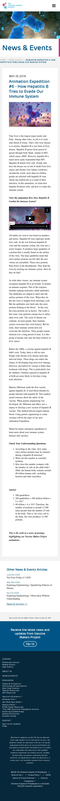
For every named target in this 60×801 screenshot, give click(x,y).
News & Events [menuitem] (10, 676)
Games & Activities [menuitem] (10, 714)
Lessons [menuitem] (6, 659)
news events (16, 60)
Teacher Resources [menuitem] (10, 690)
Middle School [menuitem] (8, 664)
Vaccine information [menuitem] (11, 696)
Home (3, 60)
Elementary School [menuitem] (10, 662)
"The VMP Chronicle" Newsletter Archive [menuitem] (20, 709)
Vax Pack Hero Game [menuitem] (11, 702)
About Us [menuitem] (7, 671)
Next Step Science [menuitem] (10, 688)
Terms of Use (16, 775)
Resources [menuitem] (8, 680)
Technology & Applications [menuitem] (14, 686)
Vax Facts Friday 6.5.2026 (19, 577)
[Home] (12, 5)
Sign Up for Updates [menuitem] (11, 724)
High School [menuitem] (7, 667)
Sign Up (30, 643)
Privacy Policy (33, 775)
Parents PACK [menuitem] (8, 705)
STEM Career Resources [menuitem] (13, 707)
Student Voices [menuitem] (9, 716)
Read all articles (17, 604)
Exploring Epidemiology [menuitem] (13, 711)
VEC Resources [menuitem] (9, 693)
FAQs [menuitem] (4, 726)
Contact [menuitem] (6, 720)
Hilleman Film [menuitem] (8, 699)
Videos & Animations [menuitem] (11, 684)
